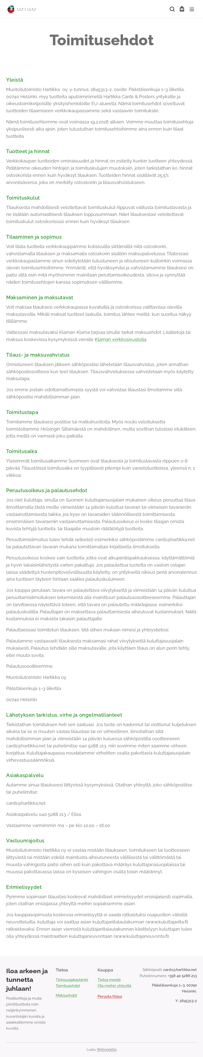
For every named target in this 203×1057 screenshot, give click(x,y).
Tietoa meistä (109, 980)
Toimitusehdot (68, 986)
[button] (172, 9)
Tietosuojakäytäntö (72, 980)
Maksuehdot (66, 995)
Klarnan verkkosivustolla (120, 339)
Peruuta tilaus (110, 996)
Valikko (192, 9)
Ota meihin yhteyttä (114, 986)
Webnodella (107, 1050)
